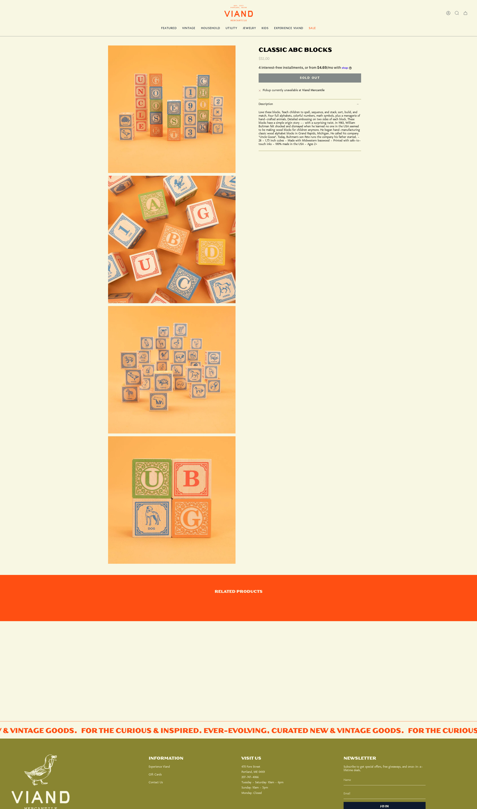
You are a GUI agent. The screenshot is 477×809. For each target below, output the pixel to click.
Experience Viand (159, 767)
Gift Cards (155, 774)
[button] (457, 13)
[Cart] (465, 13)
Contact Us (156, 782)
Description (266, 104)
